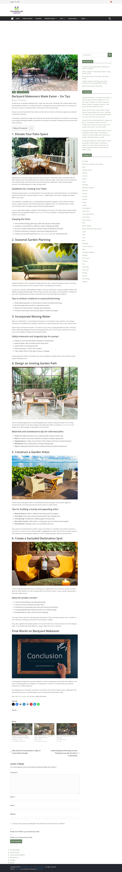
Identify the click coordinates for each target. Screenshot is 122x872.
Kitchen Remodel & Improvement (92, 229)
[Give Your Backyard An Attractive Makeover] (67, 729)
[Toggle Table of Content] (30, 128)
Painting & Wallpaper (88, 252)
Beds (83, 167)
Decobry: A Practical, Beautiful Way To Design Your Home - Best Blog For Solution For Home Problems (97, 122)
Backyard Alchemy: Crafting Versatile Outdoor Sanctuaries (20, 736)
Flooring (84, 196)
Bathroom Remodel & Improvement (92, 164)
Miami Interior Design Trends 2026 (92, 86)
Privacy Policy (14, 852)
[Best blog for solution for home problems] (12, 18)
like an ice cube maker (45, 234)
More (83, 18)
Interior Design (49, 18)
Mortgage (85, 243)
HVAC (61, 18)
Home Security (27, 18)
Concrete (84, 176)
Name (12, 797)
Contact (12, 860)
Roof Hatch (85, 270)
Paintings (84, 255)
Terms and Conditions (17, 855)
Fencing (84, 193)
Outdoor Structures (22, 92)
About (12, 863)
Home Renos (72, 18)
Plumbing (85, 261)
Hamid (24, 100)
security (84, 276)
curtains (84, 179)
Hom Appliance (86, 208)
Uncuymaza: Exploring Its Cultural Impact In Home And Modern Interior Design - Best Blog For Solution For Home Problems (96, 133)
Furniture (84, 199)
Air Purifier (85, 161)
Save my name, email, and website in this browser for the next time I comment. (39, 824)
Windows (84, 281)
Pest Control (85, 258)
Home (18, 18)
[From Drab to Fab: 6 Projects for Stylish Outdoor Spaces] (44, 729)
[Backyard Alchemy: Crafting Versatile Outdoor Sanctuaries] (22, 729)
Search (110, 55)
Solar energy (85, 279)
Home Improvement (88, 214)
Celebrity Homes (87, 170)
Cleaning (38, 18)
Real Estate (85, 267)
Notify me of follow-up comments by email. (24, 832)
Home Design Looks (24, 696)
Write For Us (14, 857)
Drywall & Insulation (88, 187)
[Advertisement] (61, 34)
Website (13, 814)
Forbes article (67, 425)
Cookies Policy (15, 850)
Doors (84, 182)
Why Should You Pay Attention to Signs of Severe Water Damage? (26, 752)
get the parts (40, 212)
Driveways (85, 185)
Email (12, 805)
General (84, 205)
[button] (56, 18)
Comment (14, 772)
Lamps (84, 232)
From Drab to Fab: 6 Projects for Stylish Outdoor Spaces (43, 736)
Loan (83, 237)
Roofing (84, 273)
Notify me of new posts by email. (21, 837)
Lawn (14, 92)
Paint (83, 249)
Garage (84, 202)
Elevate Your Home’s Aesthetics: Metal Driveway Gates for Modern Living (95, 147)
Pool (83, 264)
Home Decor (86, 211)
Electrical (84, 190)
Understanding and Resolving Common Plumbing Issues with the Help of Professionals (64, 753)
